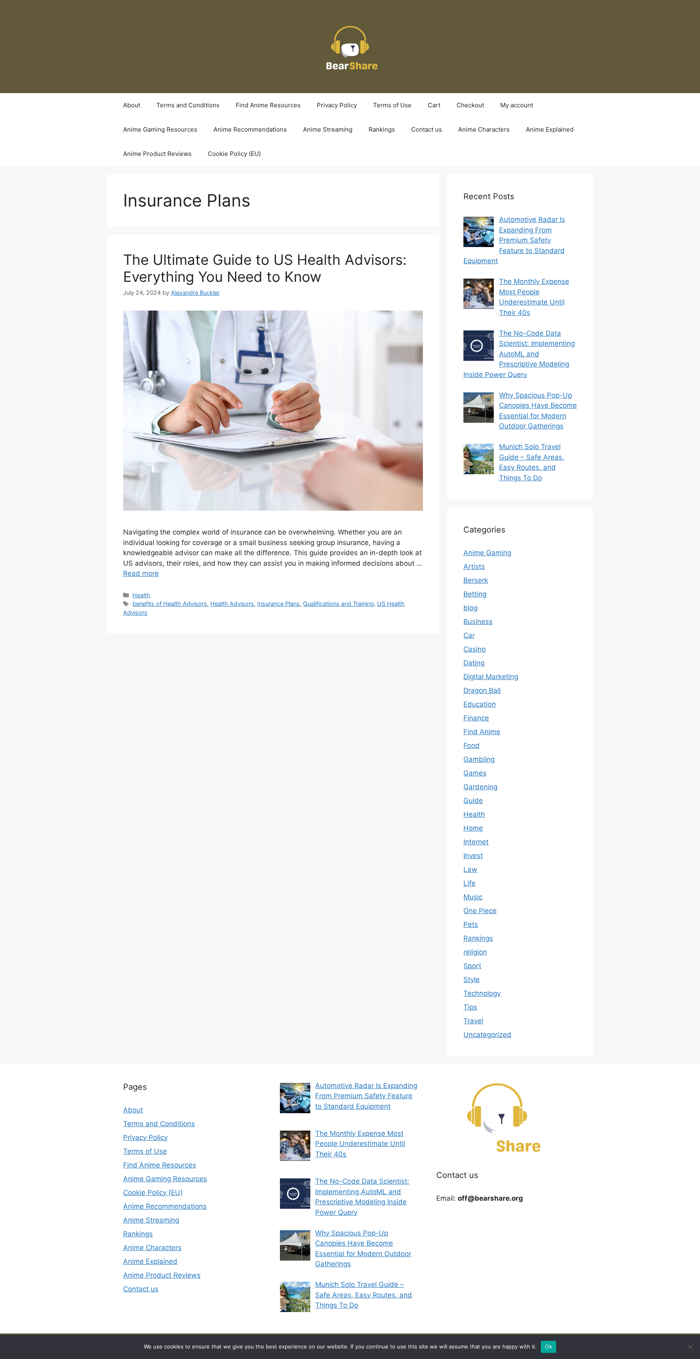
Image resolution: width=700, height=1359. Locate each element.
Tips (470, 1007)
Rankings (382, 129)
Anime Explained (550, 129)
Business (478, 622)
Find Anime (481, 732)
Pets (470, 924)
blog (470, 608)
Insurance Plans (278, 603)
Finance (476, 718)
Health (141, 595)
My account (516, 105)
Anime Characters (484, 129)
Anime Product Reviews (157, 154)
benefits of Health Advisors (169, 603)
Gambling (479, 759)
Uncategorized (487, 1035)
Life (469, 883)
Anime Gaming (487, 553)
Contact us (426, 129)
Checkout (470, 105)
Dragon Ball (482, 690)
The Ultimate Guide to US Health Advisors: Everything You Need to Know (265, 268)
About (131, 105)
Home (473, 828)
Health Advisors (232, 603)
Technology (482, 993)
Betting (475, 594)
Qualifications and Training (338, 603)
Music (472, 897)
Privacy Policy (337, 105)
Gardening (480, 787)
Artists (474, 566)
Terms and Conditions (188, 105)
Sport (472, 966)
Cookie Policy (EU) (234, 154)
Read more (141, 573)
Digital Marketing (490, 677)
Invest (473, 856)
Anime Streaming (327, 129)
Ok (548, 1346)
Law (470, 869)
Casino (474, 649)
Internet (476, 842)
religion (475, 952)
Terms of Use (392, 105)
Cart (434, 105)
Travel (473, 1021)
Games (475, 773)
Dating (473, 663)
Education (479, 704)
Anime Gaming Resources (160, 129)
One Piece (480, 911)
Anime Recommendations (250, 129)
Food (471, 745)
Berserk (475, 580)
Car (469, 635)
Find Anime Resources (268, 105)
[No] (690, 1347)
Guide (473, 801)
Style (471, 980)
